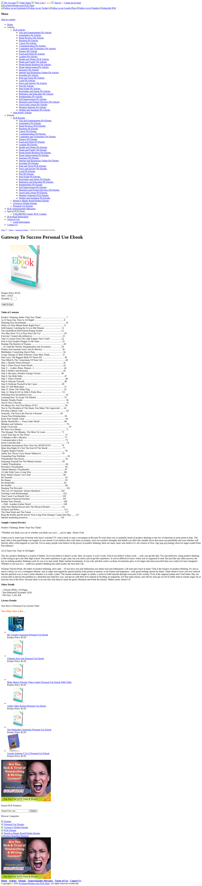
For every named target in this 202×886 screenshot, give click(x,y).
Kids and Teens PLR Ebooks (32, 166)
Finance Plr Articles (28, 51)
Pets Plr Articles (26, 86)
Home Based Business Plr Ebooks (35, 152)
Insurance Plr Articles (29, 70)
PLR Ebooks (19, 118)
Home (10, 24)
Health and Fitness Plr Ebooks (33, 147)
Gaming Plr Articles (28, 56)
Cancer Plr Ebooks (28, 131)
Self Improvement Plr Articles (33, 99)
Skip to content (8, 19)
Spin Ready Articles (22, 112)
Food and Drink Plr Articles (32, 54)
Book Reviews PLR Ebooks (32, 126)
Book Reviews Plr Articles (31, 38)
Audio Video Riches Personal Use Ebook (26, 706)
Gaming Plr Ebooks (28, 144)
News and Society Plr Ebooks (33, 168)
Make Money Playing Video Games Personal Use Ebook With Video (39, 682)
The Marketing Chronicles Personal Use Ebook (29, 729)
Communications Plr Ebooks (32, 134)
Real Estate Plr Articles (29, 88)
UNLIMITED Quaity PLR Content (29, 214)
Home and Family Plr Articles (33, 62)
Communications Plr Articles (32, 46)
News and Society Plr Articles (33, 83)
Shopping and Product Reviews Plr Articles (39, 102)
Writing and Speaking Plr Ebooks (34, 198)
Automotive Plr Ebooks (30, 123)
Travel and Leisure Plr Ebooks (33, 192)
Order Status (25, 2)
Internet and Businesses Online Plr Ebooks (39, 160)
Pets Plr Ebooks (26, 174)
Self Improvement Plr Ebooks (33, 187)
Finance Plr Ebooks (28, 139)
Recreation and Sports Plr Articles (34, 91)
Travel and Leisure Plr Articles (33, 104)
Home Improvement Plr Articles (34, 67)
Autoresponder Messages (40, 880)
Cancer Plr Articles (28, 43)
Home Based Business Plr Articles (35, 64)
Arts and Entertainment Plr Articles (35, 32)
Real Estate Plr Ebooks (29, 176)
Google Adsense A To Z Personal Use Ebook (28, 753)
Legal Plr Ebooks (27, 171)
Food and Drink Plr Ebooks (32, 142)
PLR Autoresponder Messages (21, 208)
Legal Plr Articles (27, 80)
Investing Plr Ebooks (28, 163)
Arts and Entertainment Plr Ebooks (35, 120)
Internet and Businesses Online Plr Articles (39, 72)
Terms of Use (13, 219)
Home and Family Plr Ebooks (33, 150)
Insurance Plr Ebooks (29, 158)
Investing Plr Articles (28, 75)
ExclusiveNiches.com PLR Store (34, 883)
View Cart (39, 2)
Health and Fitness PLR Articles (34, 59)
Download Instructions (17, 216)
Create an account (72, 2)
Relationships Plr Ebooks (30, 184)
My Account (10, 2)
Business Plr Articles (28, 40)
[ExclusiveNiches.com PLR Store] (17, 5)
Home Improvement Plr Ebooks (34, 155)
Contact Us (12, 224)
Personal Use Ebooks (23, 206)
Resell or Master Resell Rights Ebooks (31, 200)
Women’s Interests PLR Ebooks (34, 195)
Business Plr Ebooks (28, 128)
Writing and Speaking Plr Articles (34, 110)
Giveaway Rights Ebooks (25, 203)
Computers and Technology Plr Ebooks (37, 136)
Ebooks (11, 230)
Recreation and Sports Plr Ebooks (34, 179)
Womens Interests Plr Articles (32, 107)
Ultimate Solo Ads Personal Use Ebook (25, 658)
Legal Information (21, 222)
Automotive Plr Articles (30, 35)
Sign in (57, 2)
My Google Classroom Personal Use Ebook (27, 635)
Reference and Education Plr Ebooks (36, 182)
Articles (13, 880)
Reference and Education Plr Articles (36, 94)
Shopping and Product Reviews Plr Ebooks (39, 190)
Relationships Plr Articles (30, 96)
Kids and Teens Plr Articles (31, 78)
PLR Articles (19, 30)
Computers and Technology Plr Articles (37, 48)
